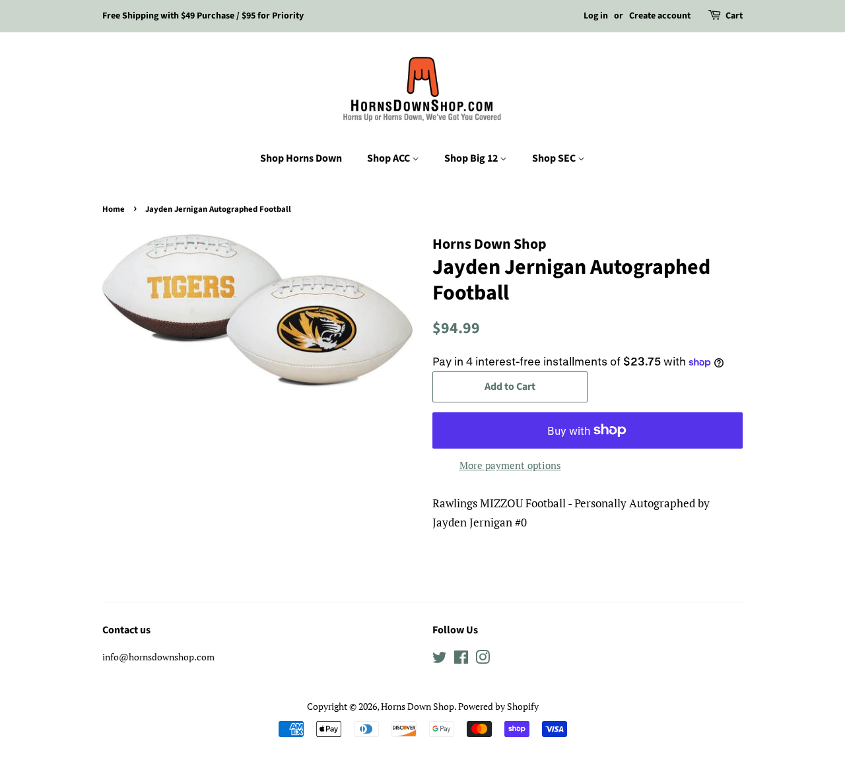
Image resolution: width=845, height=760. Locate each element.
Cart (734, 15)
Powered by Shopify (498, 706)
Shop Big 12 (472, 158)
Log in (596, 15)
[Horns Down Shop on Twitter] (439, 659)
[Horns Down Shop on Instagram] (482, 659)
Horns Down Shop (417, 706)
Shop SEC (555, 158)
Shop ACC (389, 158)
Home (113, 209)
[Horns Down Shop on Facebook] (461, 659)
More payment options (510, 465)
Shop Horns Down (301, 158)
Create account (660, 15)
